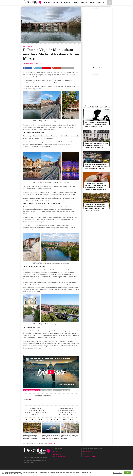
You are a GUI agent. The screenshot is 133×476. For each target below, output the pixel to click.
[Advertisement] (96, 37)
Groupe (55, 458)
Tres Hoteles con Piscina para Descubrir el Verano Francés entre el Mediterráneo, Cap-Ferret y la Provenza (31, 438)
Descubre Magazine (31, 63)
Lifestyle (84, 2)
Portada (47, 2)
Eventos (101, 2)
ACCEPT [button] (127, 473)
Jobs (54, 459)
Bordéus (43, 390)
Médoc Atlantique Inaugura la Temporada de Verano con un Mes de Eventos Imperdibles (66, 412)
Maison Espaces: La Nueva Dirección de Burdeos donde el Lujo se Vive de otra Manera (69, 437)
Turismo (75, 2)
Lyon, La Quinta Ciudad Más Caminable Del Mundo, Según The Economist (36, 412)
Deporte (92, 2)
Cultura (55, 2)
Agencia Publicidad (88, 451)
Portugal (85, 454)
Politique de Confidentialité (60, 456)
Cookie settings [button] (117, 473)
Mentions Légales (57, 454)
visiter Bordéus (65, 390)
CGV (54, 453)
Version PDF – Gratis (88, 453)
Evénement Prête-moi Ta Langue (91, 456)
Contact (55, 451)
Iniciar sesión (52, 443)
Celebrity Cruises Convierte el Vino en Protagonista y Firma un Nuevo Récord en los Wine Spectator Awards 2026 (51, 438)
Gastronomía (65, 2)
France (49, 390)
